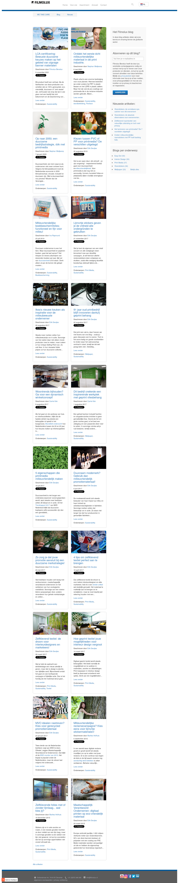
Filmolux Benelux (55, 69)
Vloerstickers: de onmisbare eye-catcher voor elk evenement (127, 110)
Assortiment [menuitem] (84, 5)
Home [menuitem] (65, 5)
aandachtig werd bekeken (83, 760)
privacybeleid (126, 76)
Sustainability (52, 104)
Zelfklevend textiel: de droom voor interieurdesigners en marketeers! (48, 643)
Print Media (89, 270)
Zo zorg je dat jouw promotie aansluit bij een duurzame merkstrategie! (50, 560)
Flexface (89, 103)
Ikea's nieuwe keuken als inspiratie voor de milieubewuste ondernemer (50, 314)
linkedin (137, 876)
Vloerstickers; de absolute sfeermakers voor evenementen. (127, 116)
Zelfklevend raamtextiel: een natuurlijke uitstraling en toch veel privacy (127, 123)
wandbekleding (79, 103)
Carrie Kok (53, 401)
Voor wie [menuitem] (73, 5)
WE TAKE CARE (43, 14)
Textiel (48, 688)
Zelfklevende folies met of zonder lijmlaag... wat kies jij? (50, 807)
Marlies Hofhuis (93, 735)
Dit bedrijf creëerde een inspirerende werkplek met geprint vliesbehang (88, 394)
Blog (58, 14)
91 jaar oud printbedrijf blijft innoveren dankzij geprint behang (87, 312)
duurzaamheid (44, 260)
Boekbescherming (42, 275)
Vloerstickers (121, 166)
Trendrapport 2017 (42, 505)
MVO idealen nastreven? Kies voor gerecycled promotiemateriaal (49, 726)
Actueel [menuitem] (95, 5)
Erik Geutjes (92, 148)
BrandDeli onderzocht (53, 423)
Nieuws (70, 14)
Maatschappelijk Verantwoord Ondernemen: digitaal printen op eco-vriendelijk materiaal (88, 810)
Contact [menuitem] (103, 5)
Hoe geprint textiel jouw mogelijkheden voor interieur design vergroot (88, 641)
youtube (122, 876)
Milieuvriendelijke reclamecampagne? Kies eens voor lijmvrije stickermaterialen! (88, 727)
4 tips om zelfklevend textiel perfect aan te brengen (86, 560)
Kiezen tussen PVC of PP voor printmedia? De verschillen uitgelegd (88, 141)
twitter (134, 876)
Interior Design (121, 159)
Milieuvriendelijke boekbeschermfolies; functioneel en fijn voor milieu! (48, 227)
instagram (126, 876)
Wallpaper (89, 354)
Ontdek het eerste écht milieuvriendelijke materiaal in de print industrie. (87, 58)
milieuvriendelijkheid (83, 168)
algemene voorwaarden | (43, 880)
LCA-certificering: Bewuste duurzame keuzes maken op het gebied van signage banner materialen (48, 59)
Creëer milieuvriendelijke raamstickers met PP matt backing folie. (127, 137)
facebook (130, 876)
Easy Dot (119, 156)
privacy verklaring (60, 880)
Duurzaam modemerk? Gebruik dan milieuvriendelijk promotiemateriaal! (87, 477)
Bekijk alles (134, 169)
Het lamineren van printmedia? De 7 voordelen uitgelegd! (128, 130)
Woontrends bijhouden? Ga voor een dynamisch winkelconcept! (49, 394)
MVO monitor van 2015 (49, 755)
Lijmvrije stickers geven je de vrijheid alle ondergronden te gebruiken (87, 227)
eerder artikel (98, 584)
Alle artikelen (38, 864)
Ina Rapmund (54, 235)
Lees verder (40, 100)
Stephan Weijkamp (94, 66)
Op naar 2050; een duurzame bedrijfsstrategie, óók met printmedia (50, 142)
